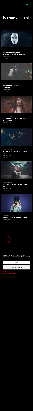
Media (4, 29)
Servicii (4, 24)
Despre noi (5, 16)
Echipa (4, 20)
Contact (4, 33)
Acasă (3, 12)
